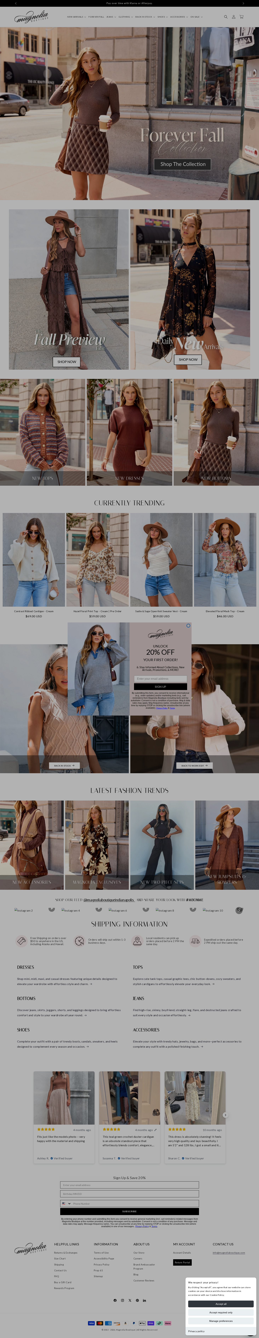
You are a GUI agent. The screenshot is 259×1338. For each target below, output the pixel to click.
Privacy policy (196, 1331)
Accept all (221, 1304)
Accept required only (220, 1312)
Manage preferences (221, 1321)
